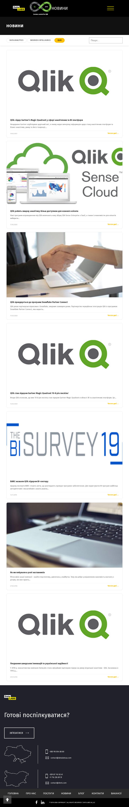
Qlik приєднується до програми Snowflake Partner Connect (39, 302)
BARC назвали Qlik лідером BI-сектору (29, 481)
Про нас (31, 793)
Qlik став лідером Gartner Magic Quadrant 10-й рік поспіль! (39, 393)
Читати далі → (113, 133)
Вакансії (116, 793)
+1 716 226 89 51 (56, 777)
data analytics (16, 40)
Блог (81, 793)
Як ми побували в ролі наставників (27, 572)
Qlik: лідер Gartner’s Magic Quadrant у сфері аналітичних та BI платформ (46, 120)
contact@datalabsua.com (61, 758)
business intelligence (40, 40)
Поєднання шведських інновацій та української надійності (39, 663)
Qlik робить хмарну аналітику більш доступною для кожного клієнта (44, 211)
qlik (59, 40)
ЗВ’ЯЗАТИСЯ (16, 732)
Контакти (98, 793)
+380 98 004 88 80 (57, 752)
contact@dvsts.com (59, 783)
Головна (13, 793)
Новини (66, 793)
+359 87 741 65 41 (56, 774)
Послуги (48, 793)
